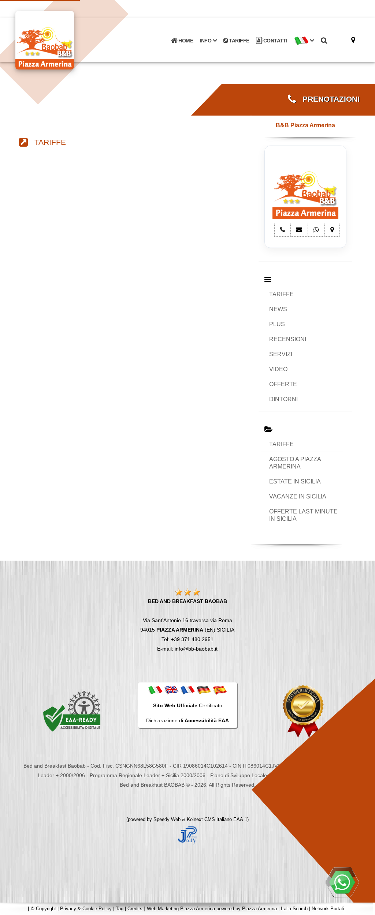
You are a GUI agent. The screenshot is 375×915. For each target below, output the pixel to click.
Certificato (187, 705)
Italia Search (294, 908)
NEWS (278, 309)
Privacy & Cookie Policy (86, 908)
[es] (219, 690)
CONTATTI (274, 41)
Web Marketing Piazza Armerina (181, 908)
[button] (304, 40)
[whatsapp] (342, 882)
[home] (63, 40)
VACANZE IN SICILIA (297, 496)
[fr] (187, 690)
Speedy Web (167, 819)
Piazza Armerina (259, 908)
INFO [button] (206, 41)
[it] (155, 690)
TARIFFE (238, 41)
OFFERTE (283, 384)
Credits (134, 908)
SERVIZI (280, 354)
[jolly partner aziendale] (187, 835)
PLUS (277, 324)
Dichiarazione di (187, 720)
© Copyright (43, 908)
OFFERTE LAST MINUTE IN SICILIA (303, 515)
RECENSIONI (287, 339)
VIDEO (278, 369)
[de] (203, 690)
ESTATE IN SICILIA (295, 481)
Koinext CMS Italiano (210, 819)
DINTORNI (283, 399)
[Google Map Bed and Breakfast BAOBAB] (353, 40)
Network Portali (328, 908)
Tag (119, 908)
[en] (171, 690)
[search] (324, 40)
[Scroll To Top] (362, 907)
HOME (185, 41)
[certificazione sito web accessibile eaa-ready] (72, 711)
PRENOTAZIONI (328, 99)
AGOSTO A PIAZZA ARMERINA (295, 463)
